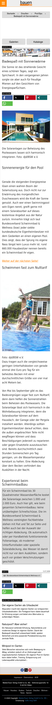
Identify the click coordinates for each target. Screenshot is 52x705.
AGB (36, 677)
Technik (29, 690)
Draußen (36, 690)
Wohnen (44, 690)
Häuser (6, 690)
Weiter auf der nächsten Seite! (20, 261)
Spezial (29, 693)
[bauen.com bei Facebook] (22, 669)
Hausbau (13, 690)
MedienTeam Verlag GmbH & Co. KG (32, 698)
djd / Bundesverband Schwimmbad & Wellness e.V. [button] (21, 575)
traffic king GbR (31, 700)
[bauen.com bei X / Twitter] (26, 669)
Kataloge (38, 41)
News (22, 693)
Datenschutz (28, 677)
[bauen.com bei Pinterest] (30, 669)
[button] (7, 97)
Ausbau (21, 690)
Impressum (18, 677)
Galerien (13, 41)
